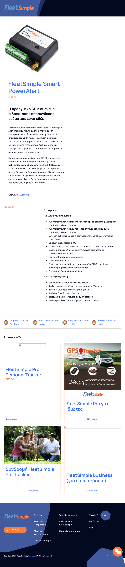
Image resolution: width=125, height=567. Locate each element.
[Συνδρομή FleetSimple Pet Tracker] (32, 445)
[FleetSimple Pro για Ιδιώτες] (92, 370)
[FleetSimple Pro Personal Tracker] (32, 353)
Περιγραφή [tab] (9, 206)
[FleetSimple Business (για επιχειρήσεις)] (92, 448)
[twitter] (112, 555)
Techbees (32, 556)
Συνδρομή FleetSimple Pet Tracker (30, 472)
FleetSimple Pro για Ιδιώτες (87, 406)
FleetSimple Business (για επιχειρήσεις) (89, 478)
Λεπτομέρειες (12, 419)
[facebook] (108, 555)
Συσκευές (24, 194)
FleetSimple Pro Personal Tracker (23, 372)
